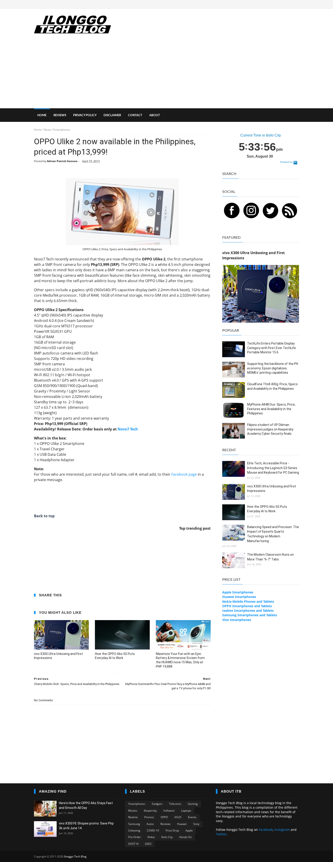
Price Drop (172, 830)
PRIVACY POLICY (85, 115)
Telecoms (175, 804)
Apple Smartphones (237, 592)
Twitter (221, 834)
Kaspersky (150, 810)
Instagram (282, 829)
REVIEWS (59, 115)
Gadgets (157, 804)
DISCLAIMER (112, 115)
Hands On (185, 837)
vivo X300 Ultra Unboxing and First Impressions (58, 656)
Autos (150, 824)
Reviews (165, 824)
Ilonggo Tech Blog (75, 856)
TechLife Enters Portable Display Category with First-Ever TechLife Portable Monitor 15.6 (271, 348)
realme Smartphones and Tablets (248, 610)
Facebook (266, 829)
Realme (133, 817)
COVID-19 (153, 830)
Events (192, 817)
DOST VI (133, 844)
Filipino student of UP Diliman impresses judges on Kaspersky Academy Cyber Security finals (270, 429)
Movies (132, 810)
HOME (41, 115)
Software (169, 810)
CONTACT (135, 115)
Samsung (134, 824)
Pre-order (134, 837)
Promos (149, 817)
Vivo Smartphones (236, 620)
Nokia (151, 837)
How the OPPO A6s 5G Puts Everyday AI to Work (115, 656)
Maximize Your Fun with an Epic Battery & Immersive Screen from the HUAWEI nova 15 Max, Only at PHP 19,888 (180, 660)
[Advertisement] (166, 74)
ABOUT (154, 115)
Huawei (182, 824)
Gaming (193, 804)
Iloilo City (167, 837)
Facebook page (184, 474)
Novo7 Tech (128, 429)
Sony (196, 824)
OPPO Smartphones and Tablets (247, 606)
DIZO (148, 844)
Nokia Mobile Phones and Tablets (248, 601)
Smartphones (136, 804)
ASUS (177, 817)
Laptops (186, 810)
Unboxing (134, 830)
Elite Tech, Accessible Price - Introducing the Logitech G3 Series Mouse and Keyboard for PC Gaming (273, 467)
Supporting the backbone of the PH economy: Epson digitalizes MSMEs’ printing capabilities (272, 368)
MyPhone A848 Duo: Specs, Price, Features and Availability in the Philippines (271, 409)
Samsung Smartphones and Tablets (249, 615)
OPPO (164, 817)
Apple (189, 830)
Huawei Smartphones (239, 597)
